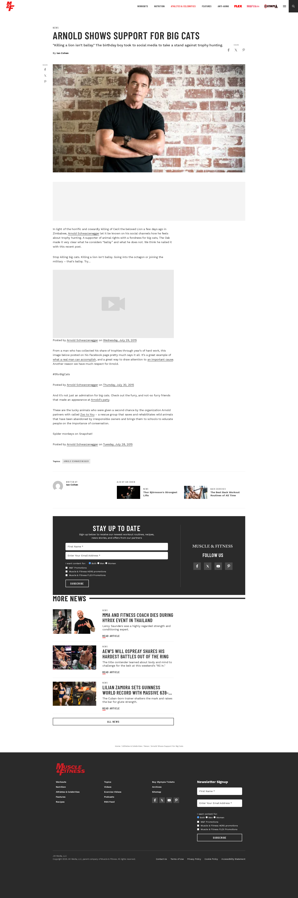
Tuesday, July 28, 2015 (118, 444)
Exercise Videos (112, 792)
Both (94, 563)
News (56, 27)
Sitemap (156, 792)
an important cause (160, 359)
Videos (107, 787)
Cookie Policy (211, 859)
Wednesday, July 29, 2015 (120, 340)
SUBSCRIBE (77, 583)
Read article (111, 636)
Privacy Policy (194, 859)
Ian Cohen (63, 53)
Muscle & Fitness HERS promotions (87, 571)
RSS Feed (109, 802)
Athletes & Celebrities (183, 6)
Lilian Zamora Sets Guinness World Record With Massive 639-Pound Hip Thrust (135, 692)
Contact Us (161, 859)
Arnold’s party (100, 399)
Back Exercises (218, 489)
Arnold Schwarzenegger (83, 233)
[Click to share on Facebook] (228, 50)
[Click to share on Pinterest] (243, 50)
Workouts (142, 6)
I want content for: (75, 563)
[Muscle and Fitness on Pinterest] (229, 566)
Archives (157, 787)
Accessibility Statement (233, 859)
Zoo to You (87, 414)
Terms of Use (177, 859)
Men (102, 563)
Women (112, 563)
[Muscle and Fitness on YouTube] (218, 566)
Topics (107, 782)
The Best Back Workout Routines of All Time (225, 494)
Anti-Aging (223, 6)
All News (113, 721)
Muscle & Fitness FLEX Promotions (87, 575)
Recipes (60, 802)
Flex (238, 6)
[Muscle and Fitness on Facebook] (197, 566)
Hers (253, 6)
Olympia (271, 6)
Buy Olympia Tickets (163, 782)
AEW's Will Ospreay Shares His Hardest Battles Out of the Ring (135, 653)
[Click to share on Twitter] (235, 50)
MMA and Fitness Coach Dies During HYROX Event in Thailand (137, 617)
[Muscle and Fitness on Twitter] (207, 566)
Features (207, 6)
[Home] (10, 10)
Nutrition (159, 6)
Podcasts (109, 797)
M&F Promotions (78, 567)
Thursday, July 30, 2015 (118, 384)
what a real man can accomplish (74, 359)
